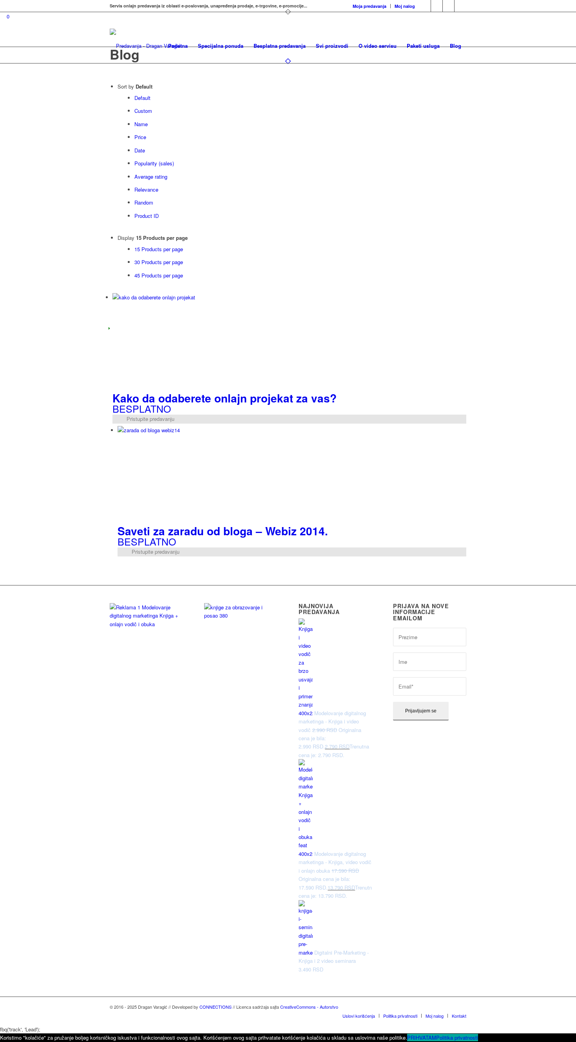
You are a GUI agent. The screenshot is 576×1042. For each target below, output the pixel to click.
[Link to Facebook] (436, 6)
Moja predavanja (369, 6)
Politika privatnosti (457, 1037)
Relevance (146, 189)
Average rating (150, 176)
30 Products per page (158, 262)
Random (143, 202)
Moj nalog (405, 6)
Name (141, 124)
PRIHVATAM (421, 1037)
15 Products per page (158, 249)
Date (139, 150)
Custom (143, 110)
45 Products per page (158, 275)
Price (140, 137)
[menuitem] (370, 6)
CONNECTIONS (215, 1007)
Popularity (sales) (154, 163)
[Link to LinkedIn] (448, 6)
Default (142, 97)
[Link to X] (425, 6)
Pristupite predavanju (149, 418)
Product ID (146, 215)
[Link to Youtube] (460, 6)
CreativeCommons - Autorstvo (309, 1007)
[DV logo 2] (145, 46)
